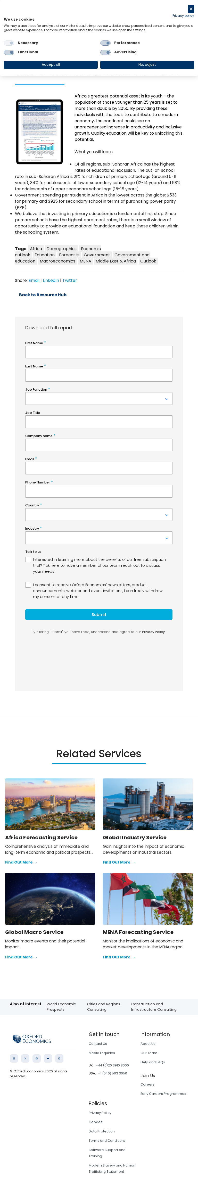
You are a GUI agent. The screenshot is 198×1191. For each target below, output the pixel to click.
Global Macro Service (34, 932)
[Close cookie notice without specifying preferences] (191, 9)
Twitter (69, 280)
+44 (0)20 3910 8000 (112, 1065)
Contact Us (98, 1043)
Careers (147, 1084)
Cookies (95, 1122)
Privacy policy (183, 15)
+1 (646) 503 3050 (112, 1073)
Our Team (149, 1053)
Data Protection (102, 1131)
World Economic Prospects (61, 1006)
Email (34, 280)
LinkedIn (51, 280)
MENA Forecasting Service (138, 932)
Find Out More (21, 862)
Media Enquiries (102, 1053)
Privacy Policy (100, 1113)
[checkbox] (9, 43)
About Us (148, 1043)
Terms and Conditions (107, 1140)
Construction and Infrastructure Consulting (154, 1006)
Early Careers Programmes (163, 1093)
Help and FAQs (153, 1062)
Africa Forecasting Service (41, 837)
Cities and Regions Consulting (103, 1006)
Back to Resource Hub (43, 295)
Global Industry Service (135, 837)
